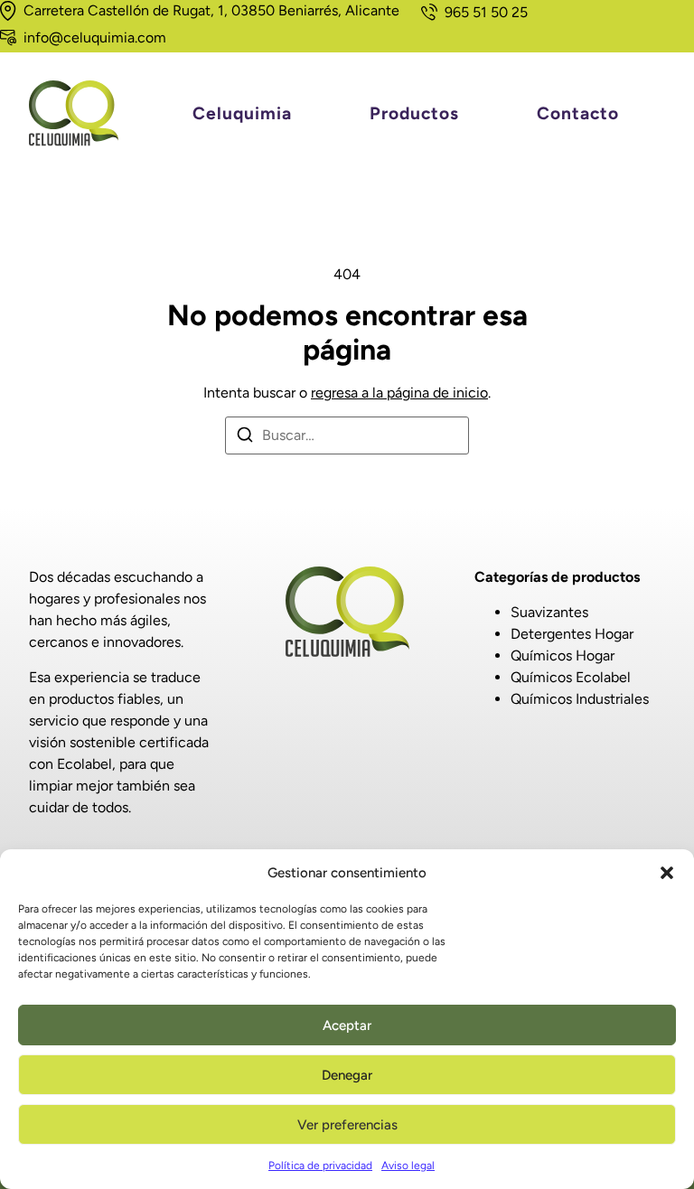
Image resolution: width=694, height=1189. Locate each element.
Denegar (347, 1075)
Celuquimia (242, 112)
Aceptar (347, 1025)
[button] (667, 873)
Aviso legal (408, 1165)
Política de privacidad (320, 1165)
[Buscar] (244, 437)
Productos (414, 112)
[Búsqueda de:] (347, 435)
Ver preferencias (347, 1125)
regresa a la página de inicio (399, 392)
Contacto (578, 112)
